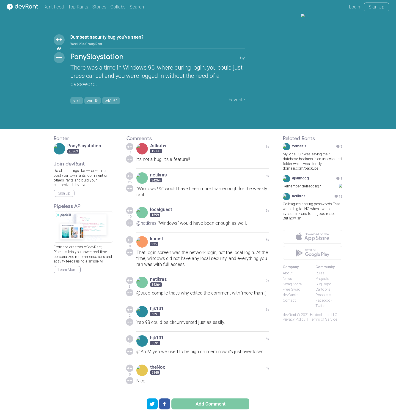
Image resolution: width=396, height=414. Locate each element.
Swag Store (292, 284)
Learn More (67, 270)
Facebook (324, 300)
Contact (289, 300)
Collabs (118, 7)
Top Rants (78, 7)
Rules (320, 273)
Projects (322, 278)
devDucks (291, 295)
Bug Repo (323, 284)
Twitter (321, 306)
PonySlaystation (97, 57)
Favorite (237, 100)
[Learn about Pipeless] (83, 227)
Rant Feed (54, 7)
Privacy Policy (294, 319)
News (287, 278)
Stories (99, 7)
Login (354, 7)
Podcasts (323, 295)
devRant (289, 315)
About (287, 273)
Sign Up (376, 7)
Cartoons (323, 289)
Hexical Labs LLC (323, 315)
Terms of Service (323, 319)
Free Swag (291, 289)
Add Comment (210, 404)
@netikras (146, 223)
